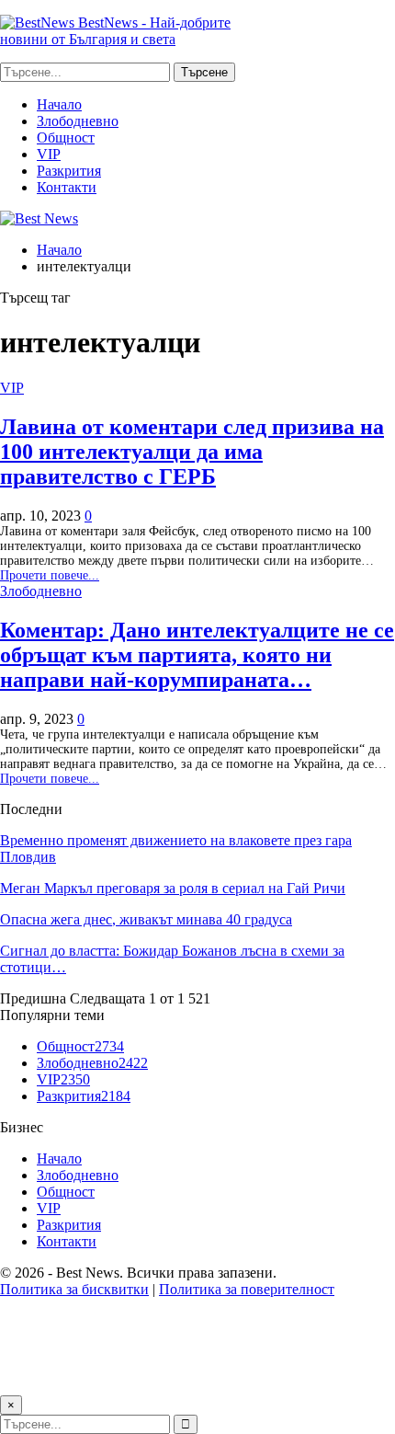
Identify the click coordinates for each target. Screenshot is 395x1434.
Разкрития (69, 170)
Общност (66, 137)
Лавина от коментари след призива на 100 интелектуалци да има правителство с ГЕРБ (192, 451)
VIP (49, 154)
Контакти (66, 187)
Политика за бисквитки (74, 1289)
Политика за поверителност (246, 1289)
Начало (59, 104)
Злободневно (77, 121)
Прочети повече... (49, 575)
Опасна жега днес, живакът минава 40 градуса (146, 919)
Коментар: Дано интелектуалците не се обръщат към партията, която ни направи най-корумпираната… (197, 655)
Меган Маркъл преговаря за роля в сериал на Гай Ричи (172, 888)
